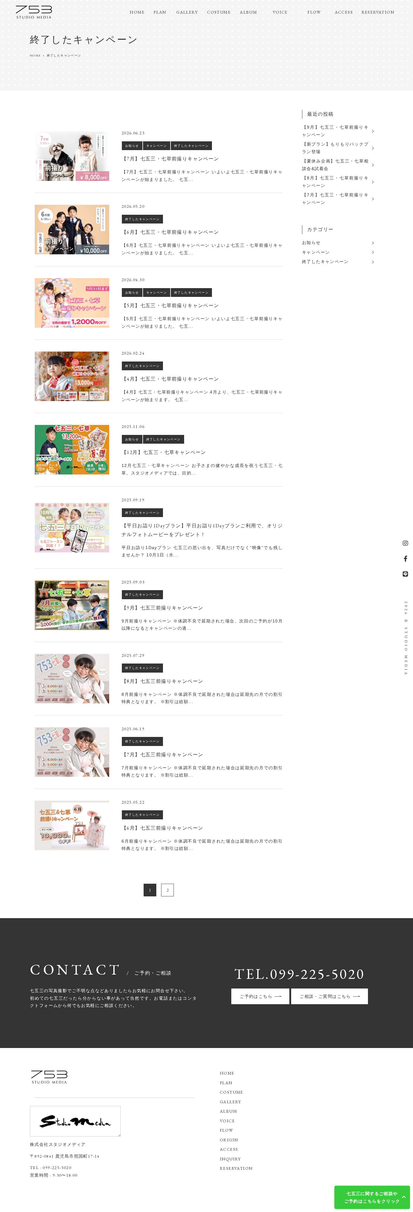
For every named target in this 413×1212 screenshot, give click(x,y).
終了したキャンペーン (325, 261)
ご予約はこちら (256, 996)
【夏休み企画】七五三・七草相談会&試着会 (335, 165)
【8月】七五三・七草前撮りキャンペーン (335, 181)
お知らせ (311, 242)
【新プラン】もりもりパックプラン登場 (335, 148)
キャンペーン (316, 252)
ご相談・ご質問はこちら (325, 996)
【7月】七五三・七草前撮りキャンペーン (335, 198)
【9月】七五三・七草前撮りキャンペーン (335, 131)
